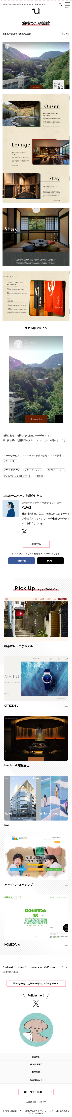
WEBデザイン (12, 470)
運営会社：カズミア (37, 1101)
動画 (40, 475)
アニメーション (34, 470)
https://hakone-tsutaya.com (17, 33)
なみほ (66, 33)
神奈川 (57, 455)
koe (7, 825)
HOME (36, 1057)
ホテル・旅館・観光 (36, 455)
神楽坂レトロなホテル (18, 646)
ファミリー (11, 461)
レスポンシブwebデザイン (18, 475)
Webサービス (12, 455)
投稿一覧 (36, 543)
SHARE (21, 560)
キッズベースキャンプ (18, 885)
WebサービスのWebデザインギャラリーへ (36, 983)
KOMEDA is (12, 944)
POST (50, 560)
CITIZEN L (11, 706)
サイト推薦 (36, 1091)
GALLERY (36, 1064)
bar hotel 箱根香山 (16, 765)
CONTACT (36, 1079)
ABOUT (36, 1072)
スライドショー (56, 470)
